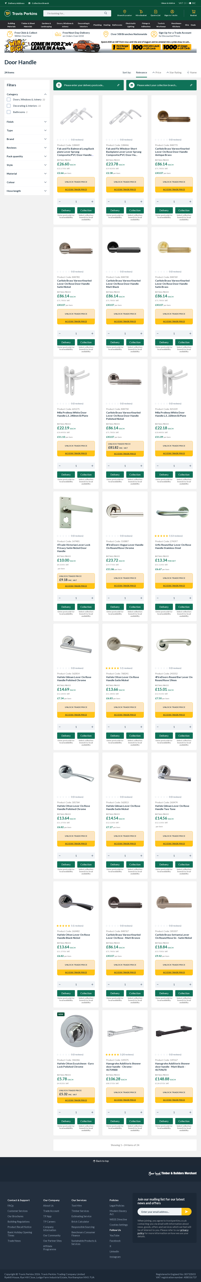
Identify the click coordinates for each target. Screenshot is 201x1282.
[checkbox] (9, 99)
